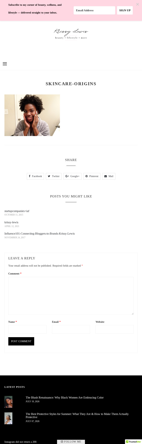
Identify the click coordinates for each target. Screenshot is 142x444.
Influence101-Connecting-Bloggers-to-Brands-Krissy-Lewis (39, 233)
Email (56, 322)
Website (100, 322)
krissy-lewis (11, 222)
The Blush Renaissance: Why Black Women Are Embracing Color (65, 397)
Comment (14, 273)
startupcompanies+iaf (16, 211)
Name (12, 322)
